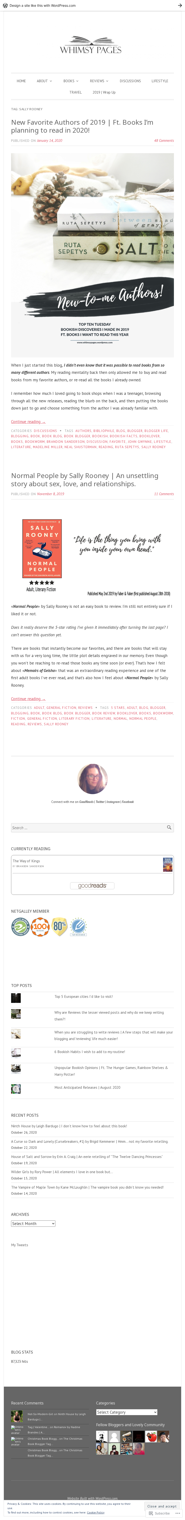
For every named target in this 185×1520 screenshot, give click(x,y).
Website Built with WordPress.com (92, 1498)
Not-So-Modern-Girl (40, 1414)
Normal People (143, 718)
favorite (118, 441)
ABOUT (42, 81)
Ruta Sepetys (127, 447)
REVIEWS (97, 81)
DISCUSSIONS (130, 81)
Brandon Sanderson (30, 866)
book (35, 436)
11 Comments (164, 494)
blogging (20, 436)
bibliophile (103, 431)
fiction (18, 718)
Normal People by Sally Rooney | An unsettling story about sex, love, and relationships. (85, 479)
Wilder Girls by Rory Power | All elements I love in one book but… (62, 1171)
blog (120, 431)
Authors (83, 431)
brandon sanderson (66, 441)
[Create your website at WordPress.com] (92, 5)
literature (21, 447)
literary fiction (74, 718)
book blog (52, 436)
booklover (149, 436)
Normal (120, 718)
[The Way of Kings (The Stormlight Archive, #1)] (167, 870)
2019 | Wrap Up (104, 92)
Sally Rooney (153, 447)
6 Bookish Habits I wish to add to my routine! (89, 1051)
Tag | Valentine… (38, 1427)
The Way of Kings (26, 860)
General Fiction (61, 707)
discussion (97, 441)
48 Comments (164, 140)
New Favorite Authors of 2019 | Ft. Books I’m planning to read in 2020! (82, 126)
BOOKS (69, 81)
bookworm (35, 441)
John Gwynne (140, 441)
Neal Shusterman (81, 447)
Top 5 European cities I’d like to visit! (83, 996)
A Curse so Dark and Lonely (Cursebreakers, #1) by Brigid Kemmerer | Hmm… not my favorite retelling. (89, 1141)
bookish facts (124, 436)
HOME (21, 81)
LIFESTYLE (160, 81)
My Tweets (19, 1244)
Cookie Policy (96, 1512)
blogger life (156, 431)
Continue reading (28, 421)
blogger (135, 431)
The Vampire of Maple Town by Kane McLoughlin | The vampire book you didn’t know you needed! (87, 1187)
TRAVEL (75, 92)
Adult (39, 707)
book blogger (77, 436)
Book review (103, 713)
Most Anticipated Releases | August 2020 (87, 1087)
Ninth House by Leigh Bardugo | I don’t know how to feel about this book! (69, 1125)
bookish (100, 436)
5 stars (118, 707)
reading (106, 447)
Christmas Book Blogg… (43, 1438)
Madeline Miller (48, 447)
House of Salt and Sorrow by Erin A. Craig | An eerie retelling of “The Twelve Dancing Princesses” (87, 1156)
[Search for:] (92, 828)
